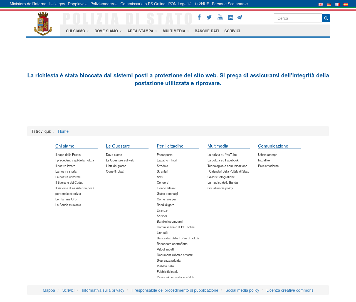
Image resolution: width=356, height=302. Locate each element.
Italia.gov (57, 3)
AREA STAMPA (140, 30)
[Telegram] (241, 16)
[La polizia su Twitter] (209, 17)
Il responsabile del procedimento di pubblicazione (175, 290)
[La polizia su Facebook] (199, 17)
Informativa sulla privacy (103, 290)
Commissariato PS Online (142, 3)
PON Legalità (180, 3)
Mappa (49, 290)
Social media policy (242, 290)
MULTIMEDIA (174, 30)
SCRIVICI (232, 30)
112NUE (201, 3)
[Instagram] (230, 17)
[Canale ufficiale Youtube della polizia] (220, 17)
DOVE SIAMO (107, 30)
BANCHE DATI (207, 30)
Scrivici (68, 290)
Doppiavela (78, 3)
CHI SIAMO (76, 30)
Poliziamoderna (104, 3)
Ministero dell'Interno (28, 3)
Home (63, 131)
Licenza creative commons (289, 290)
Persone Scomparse (230, 3)
